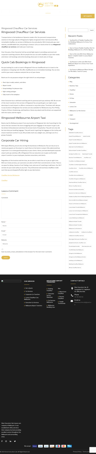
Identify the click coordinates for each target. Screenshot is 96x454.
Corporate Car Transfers (33, 294)
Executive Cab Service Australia (76, 189)
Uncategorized (74, 123)
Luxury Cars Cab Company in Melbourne (78, 210)
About (13, 12)
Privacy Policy (77, 452)
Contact (86, 12)
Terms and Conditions (89, 452)
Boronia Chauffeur (61, 297)
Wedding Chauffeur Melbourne (76, 264)
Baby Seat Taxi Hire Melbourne (76, 147)
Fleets (43, 12)
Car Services (29, 291)
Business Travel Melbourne (75, 157)
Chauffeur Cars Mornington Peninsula (78, 164)
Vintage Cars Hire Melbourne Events (77, 257)
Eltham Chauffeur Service (75, 186)
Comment (4, 197)
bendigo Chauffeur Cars (74, 154)
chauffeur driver (73, 168)
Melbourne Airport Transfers (75, 225)
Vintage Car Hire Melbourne (75, 253)
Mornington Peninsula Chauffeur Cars (78, 239)
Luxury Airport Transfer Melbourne (77, 207)
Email (3, 231)
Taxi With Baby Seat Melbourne (76, 249)
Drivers (72, 94)
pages (71, 115)
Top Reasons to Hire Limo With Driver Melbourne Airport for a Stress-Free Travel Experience (80, 63)
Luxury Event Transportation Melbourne (78, 214)
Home (5, 12)
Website (4, 240)
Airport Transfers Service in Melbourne (78, 143)
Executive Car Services (32, 302)
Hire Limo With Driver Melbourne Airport (78, 200)
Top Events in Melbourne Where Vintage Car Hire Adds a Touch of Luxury (80, 70)
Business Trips (74, 86)
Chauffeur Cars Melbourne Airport (77, 161)
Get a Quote (88, 16)
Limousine (73, 102)
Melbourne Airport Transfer (75, 221)
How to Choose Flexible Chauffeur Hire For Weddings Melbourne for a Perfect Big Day (81, 49)
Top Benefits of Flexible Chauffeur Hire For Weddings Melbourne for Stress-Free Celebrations (80, 42)
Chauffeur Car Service (28, 12)
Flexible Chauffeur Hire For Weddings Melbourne (80, 196)
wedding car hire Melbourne (75, 260)
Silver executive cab (86, 246)
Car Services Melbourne (51, 301)
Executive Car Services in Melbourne (77, 193)
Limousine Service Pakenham (50, 295)
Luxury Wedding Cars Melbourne (76, 218)
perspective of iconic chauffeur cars (77, 242)
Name (3, 222)
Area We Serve (74, 12)
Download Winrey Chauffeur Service (77, 182)
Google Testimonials (61, 302)
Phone (76, 294)
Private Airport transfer (74, 246)
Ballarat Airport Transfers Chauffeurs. (78, 150)
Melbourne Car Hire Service (77, 111)
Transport (72, 119)
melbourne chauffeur (74, 232)
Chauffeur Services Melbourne (76, 175)
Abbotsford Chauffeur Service (76, 132)
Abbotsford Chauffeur (62, 292)
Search (92, 30)
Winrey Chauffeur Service (75, 267)
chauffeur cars (87, 157)
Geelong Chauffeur (50, 289)
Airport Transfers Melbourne (75, 139)
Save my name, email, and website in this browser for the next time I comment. (26, 252)
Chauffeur (4, 180)
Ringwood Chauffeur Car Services (19, 28)
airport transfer (86, 136)
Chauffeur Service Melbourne (10, 175)
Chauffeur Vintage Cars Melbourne (77, 178)
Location (53, 12)
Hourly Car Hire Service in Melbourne (77, 203)
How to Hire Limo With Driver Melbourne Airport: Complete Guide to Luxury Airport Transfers (80, 55)
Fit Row (72, 98)
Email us (77, 300)
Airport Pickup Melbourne (75, 136)
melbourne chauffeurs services (76, 235)
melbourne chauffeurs (86, 232)
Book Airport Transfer (87, 154)
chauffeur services (73, 171)
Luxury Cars (73, 106)
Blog (64, 12)
